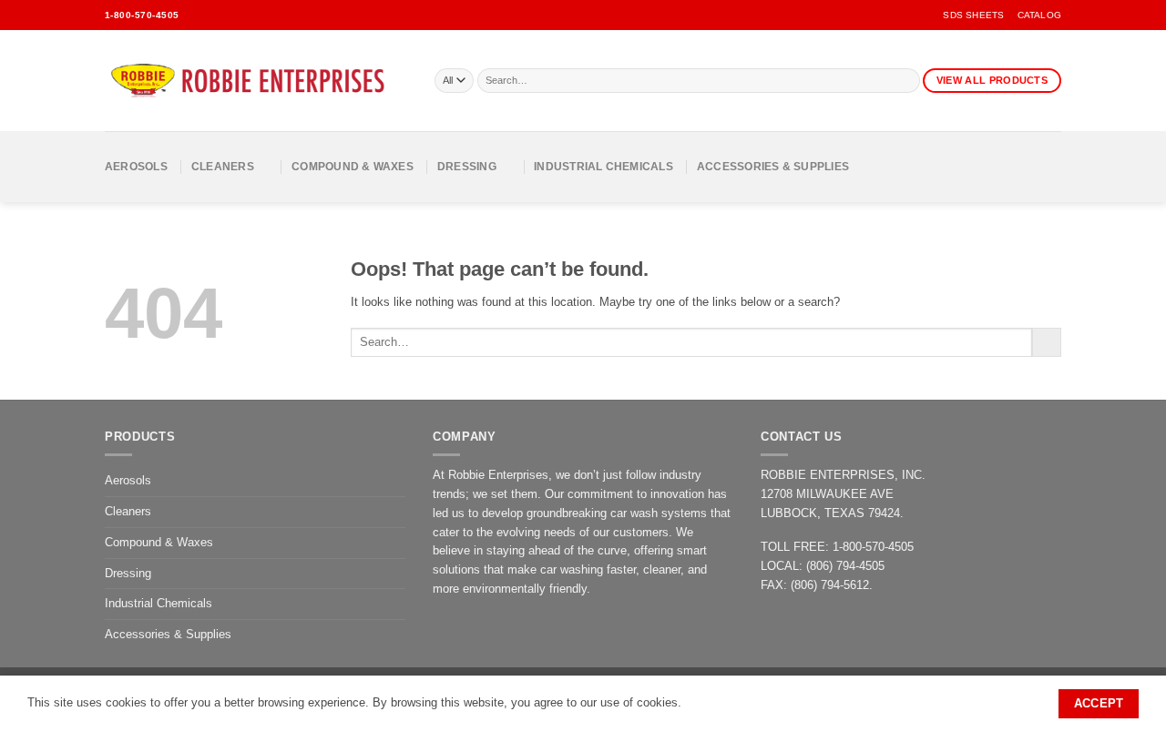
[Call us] (245, 15)
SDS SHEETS (973, 15)
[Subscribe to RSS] (269, 15)
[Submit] (907, 81)
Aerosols (136, 166)
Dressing (466, 166)
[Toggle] (394, 512)
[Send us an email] (221, 15)
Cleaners (222, 166)
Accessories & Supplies (773, 166)
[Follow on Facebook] (198, 15)
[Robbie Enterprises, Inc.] (256, 81)
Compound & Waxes (353, 166)
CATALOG (1039, 15)
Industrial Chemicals (603, 166)
